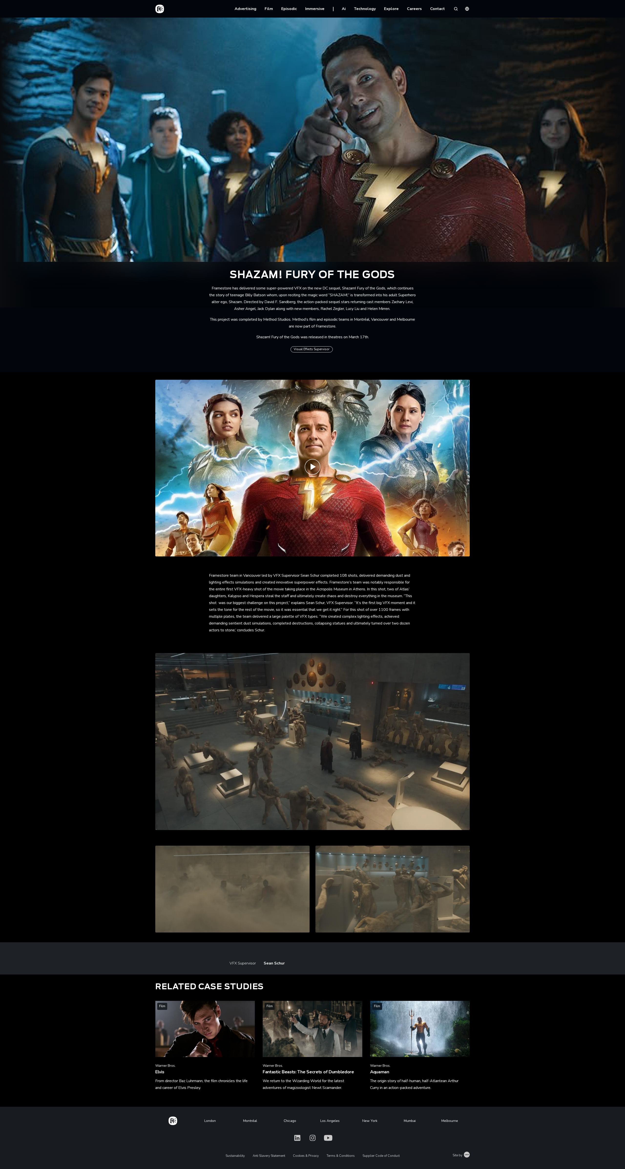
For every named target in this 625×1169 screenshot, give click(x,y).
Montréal (250, 1120)
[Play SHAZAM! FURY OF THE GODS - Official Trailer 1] (312, 468)
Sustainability (235, 1156)
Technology (365, 8)
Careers (414, 8)
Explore (391, 8)
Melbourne (449, 1120)
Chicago (290, 1120)
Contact (437, 8)
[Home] (172, 1120)
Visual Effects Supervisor (312, 349)
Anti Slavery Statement (269, 1156)
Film (269, 8)
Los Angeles (330, 1120)
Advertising (245, 8)
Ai (344, 8)
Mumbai (410, 1120)
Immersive (314, 8)
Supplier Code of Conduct (381, 1156)
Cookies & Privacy (306, 1156)
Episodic (289, 8)
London (210, 1120)
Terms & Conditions (341, 1156)
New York (369, 1120)
